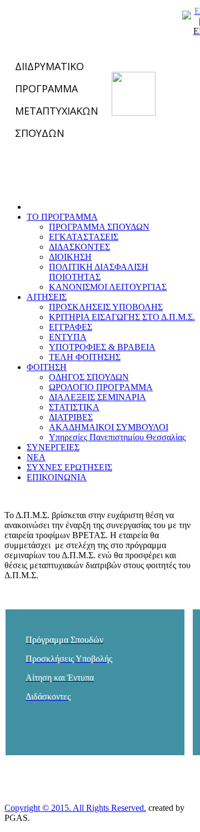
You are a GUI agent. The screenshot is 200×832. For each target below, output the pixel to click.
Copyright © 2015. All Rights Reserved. (75, 808)
